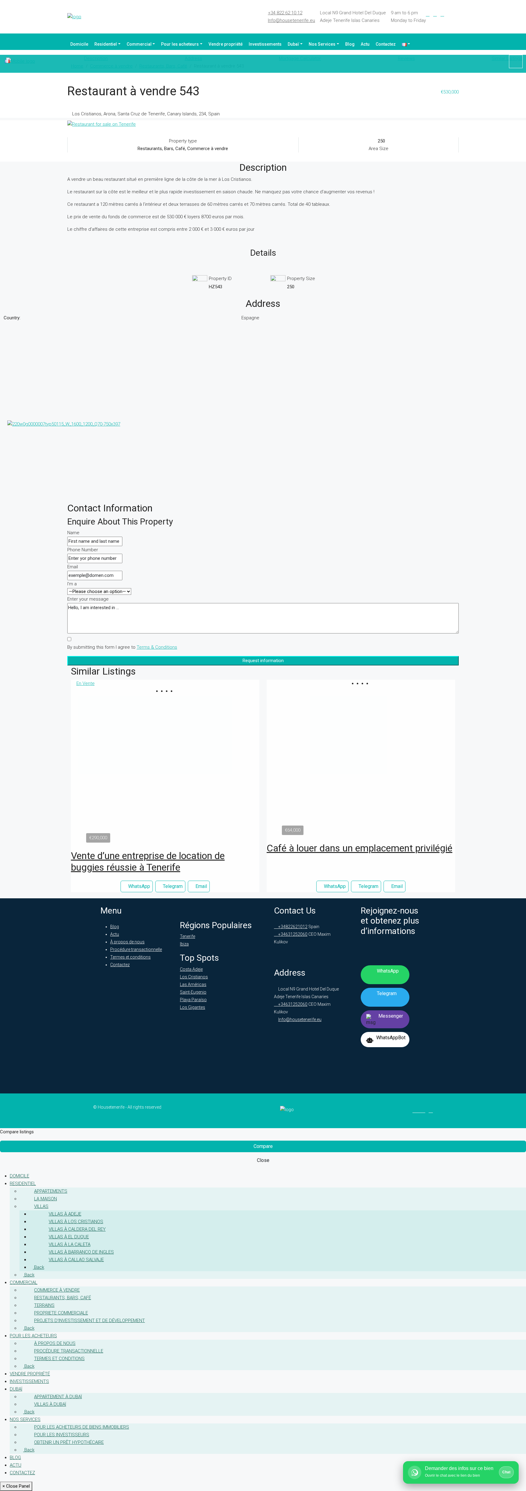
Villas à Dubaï (50, 1404)
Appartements (50, 1191)
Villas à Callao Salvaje (76, 1259)
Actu (365, 44)
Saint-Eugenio (193, 992)
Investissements (265, 44)
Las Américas (193, 984)
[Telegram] (449, 14)
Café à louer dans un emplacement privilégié (359, 848)
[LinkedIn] (435, 14)
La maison (45, 1199)
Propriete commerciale (61, 1313)
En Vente (85, 683)
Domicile (79, 44)
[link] (165, 766)
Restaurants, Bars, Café (62, 1297)
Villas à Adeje (65, 1214)
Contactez (386, 44)
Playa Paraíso (193, 999)
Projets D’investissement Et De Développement (89, 1320)
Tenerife (187, 936)
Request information (263, 660)
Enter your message (88, 599)
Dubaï (293, 44)
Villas (41, 1206)
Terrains (44, 1305)
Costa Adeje (191, 969)
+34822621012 (292, 926)
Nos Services (322, 44)
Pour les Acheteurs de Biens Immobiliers (81, 1427)
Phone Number (82, 550)
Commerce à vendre (57, 1290)
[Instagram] (442, 14)
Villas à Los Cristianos (76, 1221)
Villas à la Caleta (69, 1244)
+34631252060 (292, 934)
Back (38, 1267)
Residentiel (105, 44)
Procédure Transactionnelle (68, 1351)
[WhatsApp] (457, 14)
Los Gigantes (192, 1007)
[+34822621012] (516, 61)
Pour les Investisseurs (61, 1434)
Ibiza (184, 944)
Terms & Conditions (157, 647)
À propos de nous (127, 941)
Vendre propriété (226, 44)
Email (72, 567)
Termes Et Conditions (59, 1358)
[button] (163, 691)
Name (73, 532)
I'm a (72, 584)
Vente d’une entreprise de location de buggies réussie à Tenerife (148, 861)
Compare (263, 1146)
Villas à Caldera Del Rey (77, 1229)
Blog (350, 44)
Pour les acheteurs (180, 44)
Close (263, 1160)
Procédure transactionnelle (136, 949)
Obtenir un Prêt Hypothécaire (69, 1442)
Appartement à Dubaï (58, 1396)
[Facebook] (428, 14)
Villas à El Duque (69, 1237)
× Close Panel (16, 1486)
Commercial (139, 44)
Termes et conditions (130, 957)
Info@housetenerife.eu (291, 20)
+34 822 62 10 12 (285, 13)
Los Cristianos (194, 976)
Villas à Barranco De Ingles (81, 1252)
